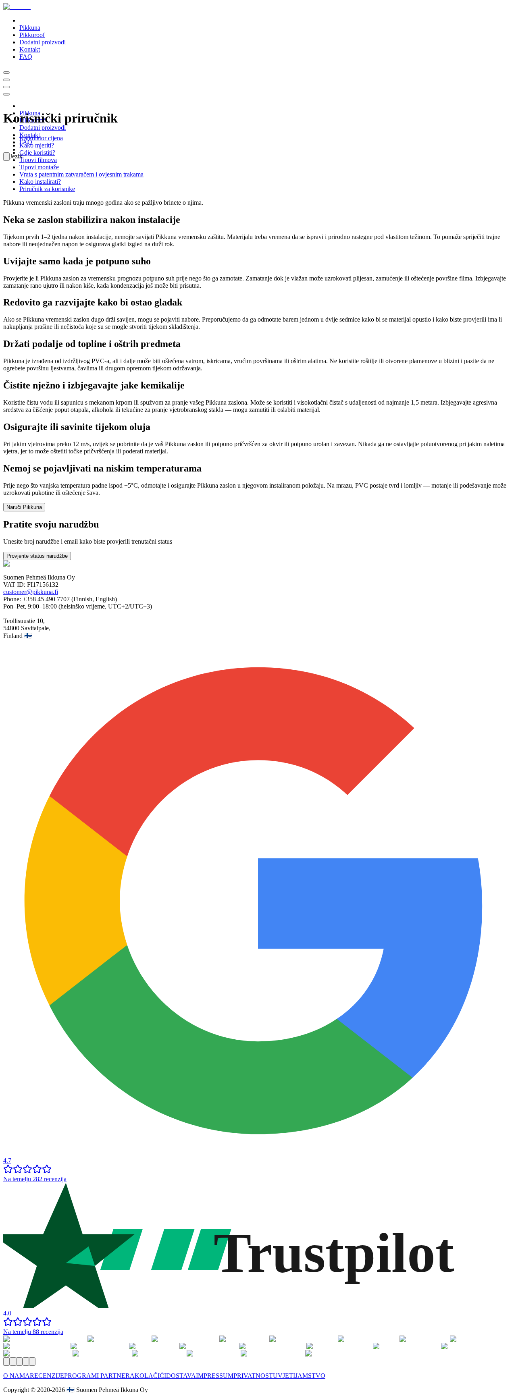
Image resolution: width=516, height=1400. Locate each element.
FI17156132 (42, 584)
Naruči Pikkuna (24, 507)
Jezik (16, 156)
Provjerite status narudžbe (37, 556)
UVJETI (284, 1375)
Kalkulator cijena (41, 138)
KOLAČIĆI (150, 1375)
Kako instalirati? (40, 181)
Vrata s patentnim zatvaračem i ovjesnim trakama (81, 174)
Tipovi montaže (39, 167)
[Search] (6, 72)
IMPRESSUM (214, 1375)
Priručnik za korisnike (47, 188)
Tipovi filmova (38, 159)
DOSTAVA (181, 1375)
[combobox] (6, 156)
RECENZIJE (47, 1375)
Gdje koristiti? (37, 152)
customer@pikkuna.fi (30, 591)
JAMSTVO (310, 1375)
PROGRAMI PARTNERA (99, 1375)
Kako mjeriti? (36, 145)
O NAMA (16, 1375)
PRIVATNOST (253, 1375)
